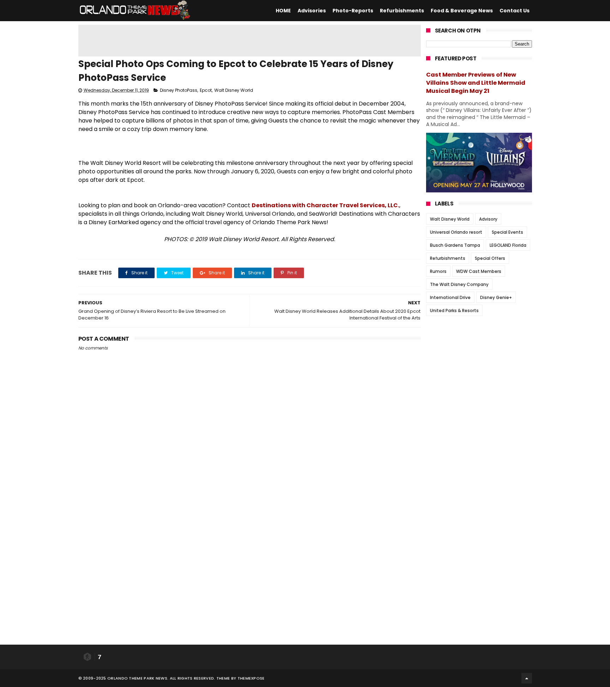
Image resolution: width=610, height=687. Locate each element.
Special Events (507, 232)
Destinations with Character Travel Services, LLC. (325, 205)
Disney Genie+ (496, 297)
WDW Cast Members (478, 271)
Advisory (488, 219)
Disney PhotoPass (178, 90)
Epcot (206, 90)
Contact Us (515, 10)
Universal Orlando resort (456, 232)
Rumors (438, 271)
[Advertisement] (249, 40)
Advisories (312, 10)
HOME (283, 10)
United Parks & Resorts (454, 310)
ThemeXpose (251, 678)
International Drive (450, 297)
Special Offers (490, 258)
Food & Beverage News (462, 10)
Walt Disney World (233, 90)
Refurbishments (402, 10)
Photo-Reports (353, 10)
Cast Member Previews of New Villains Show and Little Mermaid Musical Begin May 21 (475, 83)
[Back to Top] (526, 678)
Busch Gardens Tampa (455, 245)
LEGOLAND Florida (508, 245)
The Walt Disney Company (459, 284)
